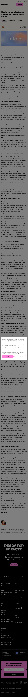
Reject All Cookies (20, 356)
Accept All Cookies (7, 356)
